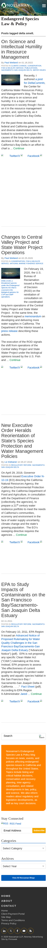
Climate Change (19, 66)
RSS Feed (15, 823)
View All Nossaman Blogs (23, 878)
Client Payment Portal (13, 914)
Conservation (34, 66)
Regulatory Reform (21, 465)
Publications (31, 68)
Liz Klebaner (11, 462)
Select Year (10, 866)
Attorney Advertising (33, 937)
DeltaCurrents (36, 82)
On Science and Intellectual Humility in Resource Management (21, 49)
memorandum (33, 316)
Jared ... (25, 693)
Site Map (6, 917)
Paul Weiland (11, 62)
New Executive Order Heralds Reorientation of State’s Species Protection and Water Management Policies (22, 441)
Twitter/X (11, 931)
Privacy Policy (8, 923)
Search (8, 735)
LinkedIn (4, 931)
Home (6, 895)
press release (9, 331)
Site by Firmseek (9, 939)
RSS (30, 931)
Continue (18, 148)
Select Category (12, 848)
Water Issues (39, 70)
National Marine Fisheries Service (26, 263)
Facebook (17, 931)
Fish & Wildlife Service (12, 68)
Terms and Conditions (13, 920)
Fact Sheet (27, 686)
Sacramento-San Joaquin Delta (16, 70)
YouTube (24, 931)
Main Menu (44, 5)
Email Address (12, 830)
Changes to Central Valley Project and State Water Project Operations (22, 244)
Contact (8, 905)
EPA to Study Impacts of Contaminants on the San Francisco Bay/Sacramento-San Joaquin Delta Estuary (23, 600)
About (6, 900)
